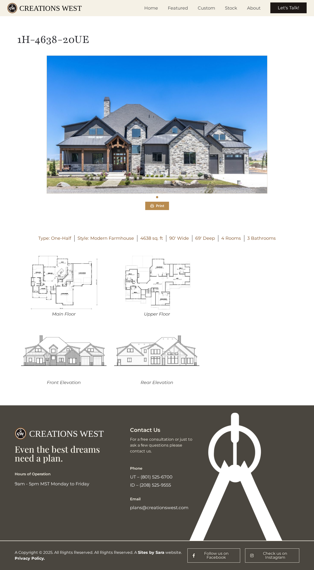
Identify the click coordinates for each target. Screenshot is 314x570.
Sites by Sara (151, 552)
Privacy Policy (29, 558)
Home (151, 8)
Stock (231, 8)
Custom (206, 8)
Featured (178, 8)
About (254, 8)
